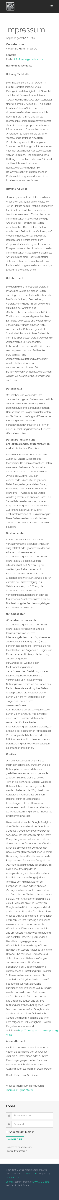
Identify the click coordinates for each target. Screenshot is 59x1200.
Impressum (31, 1173)
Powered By (20, 1192)
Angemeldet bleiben (21, 1131)
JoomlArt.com (13, 1177)
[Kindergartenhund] (10, 6)
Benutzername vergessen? (19, 1147)
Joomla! (10, 1182)
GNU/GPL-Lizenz (40, 1182)
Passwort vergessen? (16, 1151)
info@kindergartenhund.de (28, 59)
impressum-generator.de (19, 1090)
